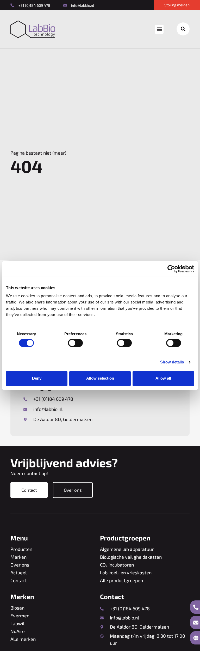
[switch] (75, 343)
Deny (36, 378)
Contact (18, 580)
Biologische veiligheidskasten (131, 556)
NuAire (17, 631)
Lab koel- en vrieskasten (126, 572)
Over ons (19, 564)
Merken (18, 556)
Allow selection (100, 378)
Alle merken (23, 639)
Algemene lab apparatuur (127, 549)
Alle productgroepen (121, 580)
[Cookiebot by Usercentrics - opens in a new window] (171, 269)
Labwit (17, 623)
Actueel (18, 572)
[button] (159, 29)
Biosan (17, 607)
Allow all (163, 378)
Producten (21, 549)
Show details (172, 362)
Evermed (19, 615)
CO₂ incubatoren (117, 564)
